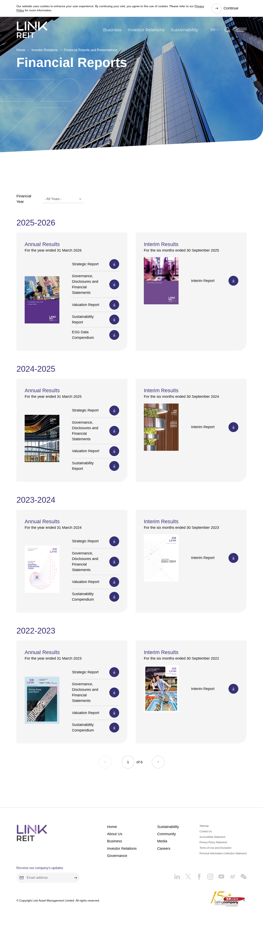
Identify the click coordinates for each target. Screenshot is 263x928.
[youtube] (218, 875)
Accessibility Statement (212, 837)
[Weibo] (229, 875)
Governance (117, 856)
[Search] (227, 30)
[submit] (75, 878)
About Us (114, 834)
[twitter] (185, 875)
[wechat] (241, 875)
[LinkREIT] (31, 833)
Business (112, 29)
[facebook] (196, 875)
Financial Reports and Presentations (90, 50)
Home (20, 50)
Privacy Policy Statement (213, 842)
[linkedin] (177, 875)
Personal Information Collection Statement (223, 853)
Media (162, 841)
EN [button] (212, 30)
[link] (32, 29)
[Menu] (241, 29)
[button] (158, 762)
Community (166, 834)
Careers (163, 848)
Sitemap (204, 826)
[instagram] (207, 875)
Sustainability (184, 29)
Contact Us (206, 831)
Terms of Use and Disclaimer (216, 847)
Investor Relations (146, 29)
